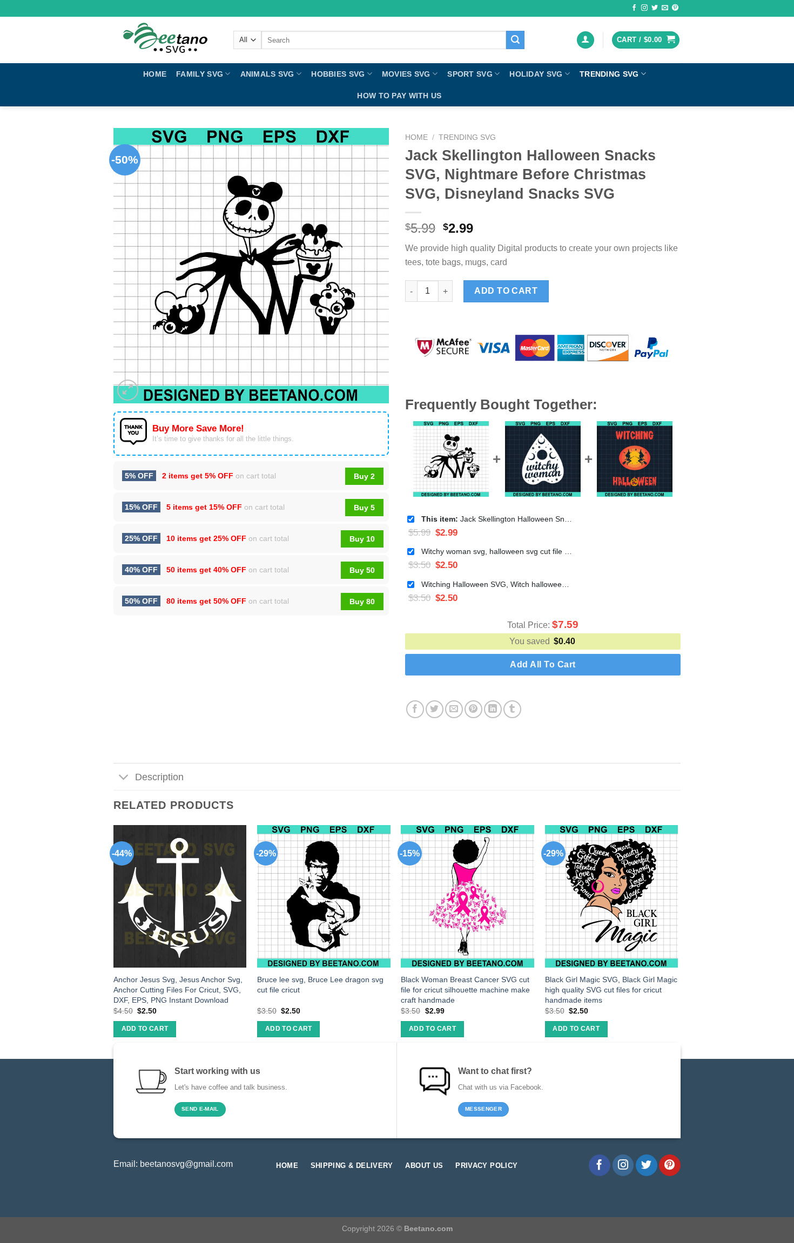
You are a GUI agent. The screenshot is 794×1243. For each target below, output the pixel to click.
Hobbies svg (338, 74)
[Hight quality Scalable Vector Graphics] (165, 40)
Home (154, 74)
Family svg (199, 74)
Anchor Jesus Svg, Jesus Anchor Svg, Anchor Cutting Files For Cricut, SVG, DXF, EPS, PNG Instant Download (178, 989)
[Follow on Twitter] (654, 8)
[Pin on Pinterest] (473, 709)
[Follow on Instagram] (644, 8)
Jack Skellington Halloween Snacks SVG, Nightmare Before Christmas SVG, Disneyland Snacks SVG (497, 519)
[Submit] (515, 40)
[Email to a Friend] (454, 709)
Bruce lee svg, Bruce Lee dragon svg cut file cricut (320, 984)
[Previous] (114, 940)
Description (159, 777)
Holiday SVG (535, 74)
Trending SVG (609, 74)
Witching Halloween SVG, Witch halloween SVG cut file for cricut (497, 584)
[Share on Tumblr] (512, 709)
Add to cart (505, 290)
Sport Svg (470, 74)
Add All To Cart (542, 664)
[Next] (677, 940)
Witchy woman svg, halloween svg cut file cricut (497, 551)
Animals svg (267, 74)
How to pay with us (399, 95)
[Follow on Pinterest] (675, 8)
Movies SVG (406, 74)
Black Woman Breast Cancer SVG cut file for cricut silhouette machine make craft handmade (465, 989)
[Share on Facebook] (415, 709)
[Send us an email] (665, 8)
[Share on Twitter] (434, 709)
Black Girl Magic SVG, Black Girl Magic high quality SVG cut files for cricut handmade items (611, 989)
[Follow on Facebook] (634, 8)
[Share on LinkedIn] (493, 709)
